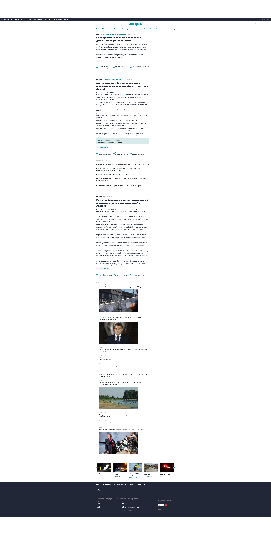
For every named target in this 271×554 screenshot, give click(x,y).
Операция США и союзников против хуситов (165, 474)
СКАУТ (98, 506)
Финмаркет (39, 19)
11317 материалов (117, 476)
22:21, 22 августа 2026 (127, 79)
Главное (98, 29)
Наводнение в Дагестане (148, 473)
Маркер (98, 507)
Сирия (98, 61)
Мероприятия (67, 19)
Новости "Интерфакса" (126, 503)
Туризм (45, 19)
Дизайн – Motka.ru (161, 510)
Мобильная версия (5, 19)
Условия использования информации (165, 508)
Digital (140, 29)
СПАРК (98, 503)
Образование (59, 19)
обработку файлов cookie (157, 493)
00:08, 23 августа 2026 (107, 196)
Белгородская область (102, 147)
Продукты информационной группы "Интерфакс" (117, 499)
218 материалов (164, 478)
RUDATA (123, 506)
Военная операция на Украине (113, 79)
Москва (135, 29)
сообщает (124, 94)
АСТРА (98, 508)
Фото (157, 29)
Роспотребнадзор (101, 268)
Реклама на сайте (132, 484)
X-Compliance (99, 504)
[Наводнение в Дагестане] (151, 471)
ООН (102, 61)
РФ (108, 268)
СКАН (123, 504)
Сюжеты (152, 29)
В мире (111, 29)
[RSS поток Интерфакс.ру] (129, 510)
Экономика (117, 29)
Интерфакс (135, 24)
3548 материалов (133, 477)
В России (104, 29)
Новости (146, 29)
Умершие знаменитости (104, 473)
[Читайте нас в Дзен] (123, 510)
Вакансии (123, 484)
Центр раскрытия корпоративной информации (131, 507)
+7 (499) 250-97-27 (144, 495)
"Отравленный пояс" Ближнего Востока (114, 34)
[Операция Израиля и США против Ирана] (135, 471)
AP (147, 46)
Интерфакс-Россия (31, 19)
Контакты (98, 484)
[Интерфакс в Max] (131, 510)
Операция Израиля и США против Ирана (134, 474)
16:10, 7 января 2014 (131, 34)
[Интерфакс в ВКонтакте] (127, 510)
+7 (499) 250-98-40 (135, 495)
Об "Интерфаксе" (15, 19)
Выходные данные (161, 509)
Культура (129, 29)
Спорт (123, 29)
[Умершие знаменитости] (104, 471)
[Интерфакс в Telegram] (125, 510)
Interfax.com (23, 19)
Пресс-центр (116, 484)
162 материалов (148, 476)
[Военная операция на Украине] (120, 471)
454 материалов (101, 475)
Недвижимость (51, 19)
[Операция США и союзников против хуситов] (167, 471)
